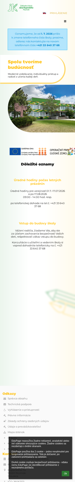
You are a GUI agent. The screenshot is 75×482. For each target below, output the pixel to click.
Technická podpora (20, 404)
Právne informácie (19, 415)
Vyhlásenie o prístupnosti (23, 409)
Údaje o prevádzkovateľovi (24, 426)
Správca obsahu (18, 398)
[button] (44, 13)
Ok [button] (65, 473)
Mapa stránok (16, 432)
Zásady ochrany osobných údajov (28, 421)
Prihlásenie (58, 13)
